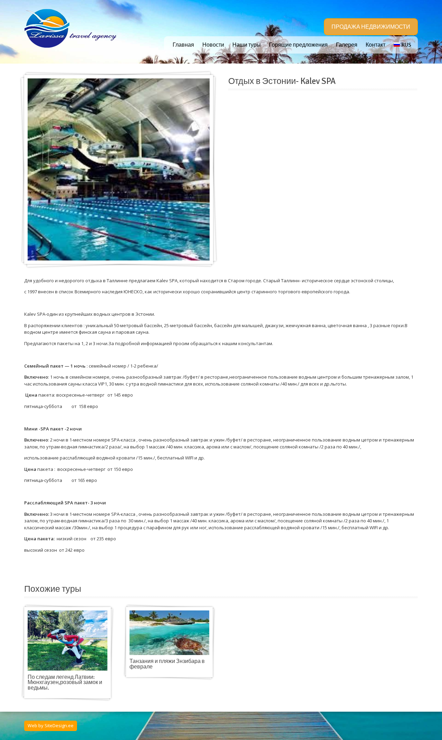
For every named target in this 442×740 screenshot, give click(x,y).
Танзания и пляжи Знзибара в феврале (167, 664)
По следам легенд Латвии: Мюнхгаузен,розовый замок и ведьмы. (65, 682)
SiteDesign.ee (59, 725)
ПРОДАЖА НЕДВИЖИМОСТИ (371, 26)
